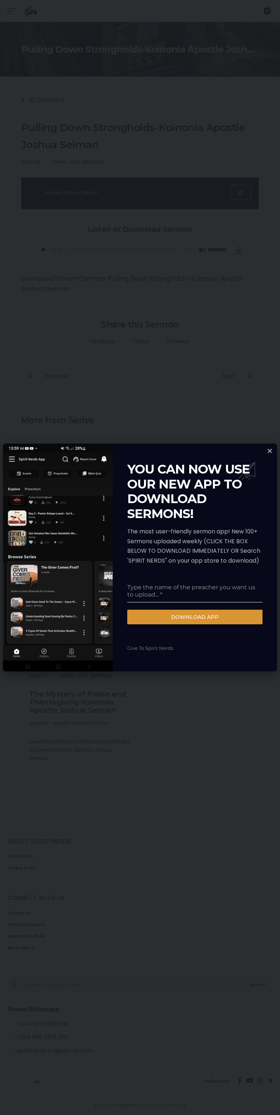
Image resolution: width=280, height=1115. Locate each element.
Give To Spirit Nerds (150, 648)
